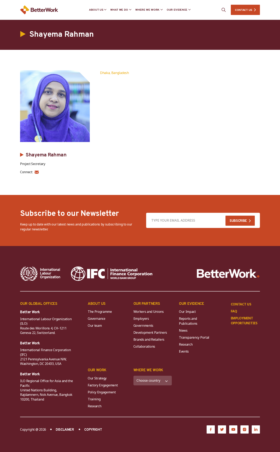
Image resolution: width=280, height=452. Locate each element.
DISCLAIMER (65, 430)
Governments (143, 325)
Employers (141, 318)
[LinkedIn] (256, 429)
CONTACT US (243, 10)
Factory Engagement (103, 385)
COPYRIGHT (93, 430)
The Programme (100, 311)
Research (185, 344)
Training (94, 399)
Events (184, 351)
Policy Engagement (102, 392)
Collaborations (144, 346)
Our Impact (187, 311)
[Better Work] (228, 273)
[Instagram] (244, 429)
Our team (95, 325)
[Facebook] (211, 429)
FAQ (234, 311)
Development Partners (150, 332)
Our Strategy (97, 378)
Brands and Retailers (149, 339)
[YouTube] (233, 429)
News (183, 330)
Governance (96, 318)
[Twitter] (222, 429)
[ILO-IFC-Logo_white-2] (40, 273)
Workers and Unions (148, 311)
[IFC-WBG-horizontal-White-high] (111, 273)
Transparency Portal (194, 337)
